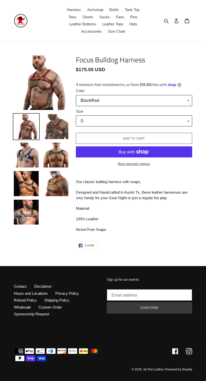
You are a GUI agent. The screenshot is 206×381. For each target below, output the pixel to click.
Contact (20, 286)
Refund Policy (25, 300)
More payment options (134, 164)
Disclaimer (43, 286)
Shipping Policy (56, 300)
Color (80, 91)
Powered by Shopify (178, 369)
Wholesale (22, 307)
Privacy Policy (67, 293)
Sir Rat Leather (153, 369)
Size (79, 111)
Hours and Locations (31, 293)
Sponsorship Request (31, 314)
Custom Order (50, 307)
